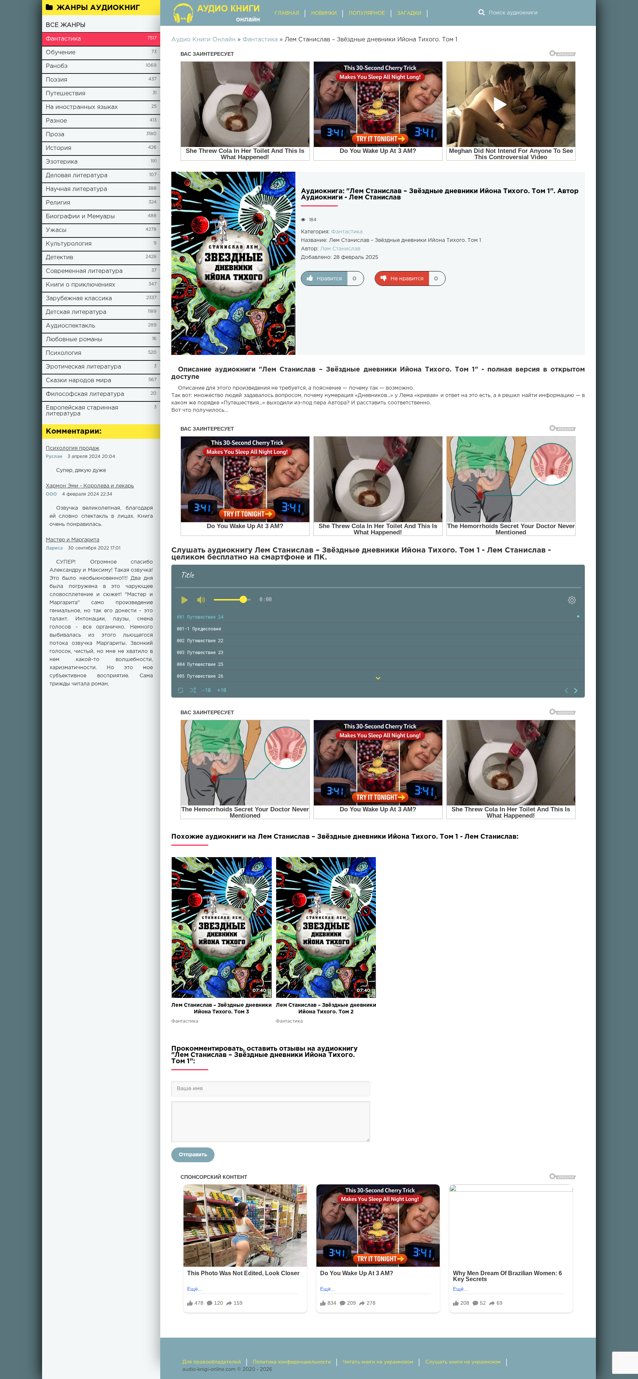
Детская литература (76, 312)
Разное (56, 121)
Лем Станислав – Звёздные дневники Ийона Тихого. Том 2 (326, 1008)
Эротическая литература (83, 367)
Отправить (193, 1155)
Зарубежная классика (79, 298)
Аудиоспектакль (70, 326)
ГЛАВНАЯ (287, 13)
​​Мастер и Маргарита (72, 540)
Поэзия (56, 80)
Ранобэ (57, 66)
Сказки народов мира (78, 380)
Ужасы (56, 230)
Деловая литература (76, 175)
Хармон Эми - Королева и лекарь (90, 486)
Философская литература (85, 394)
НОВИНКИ (324, 13)
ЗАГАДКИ (409, 13)
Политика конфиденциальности (292, 1362)
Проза (55, 134)
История (58, 148)
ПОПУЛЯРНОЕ (367, 13)
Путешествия (65, 93)
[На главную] (217, 13)
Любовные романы (74, 339)
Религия (58, 203)
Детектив (59, 257)
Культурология (69, 244)
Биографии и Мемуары (80, 216)
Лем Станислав (340, 249)
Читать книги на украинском (378, 1362)
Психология (63, 353)
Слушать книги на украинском (463, 1362)
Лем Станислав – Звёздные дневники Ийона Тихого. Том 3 (221, 1008)
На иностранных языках (82, 107)
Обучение (60, 52)
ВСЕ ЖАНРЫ (65, 25)
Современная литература (84, 271)
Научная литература (76, 189)
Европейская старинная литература (82, 411)
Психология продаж (72, 448)
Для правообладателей (211, 1362)
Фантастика (63, 39)
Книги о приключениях (80, 285)
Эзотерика (62, 162)
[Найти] (481, 13)
